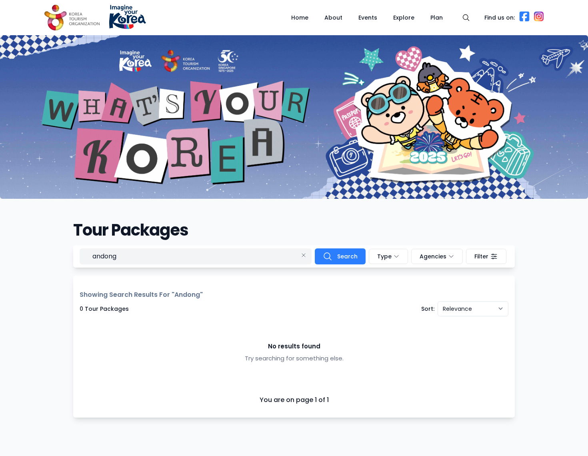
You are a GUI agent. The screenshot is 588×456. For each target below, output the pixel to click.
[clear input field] (305, 256)
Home (299, 18)
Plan (436, 18)
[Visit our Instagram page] (539, 19)
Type (384, 256)
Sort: (427, 309)
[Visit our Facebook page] (524, 19)
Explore (403, 18)
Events (367, 18)
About (333, 18)
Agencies (433, 256)
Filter (481, 256)
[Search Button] (466, 17)
